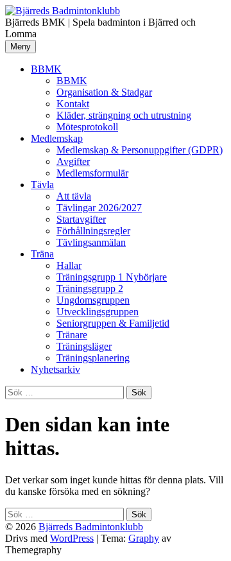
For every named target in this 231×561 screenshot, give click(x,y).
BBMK (46, 69)
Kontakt (72, 103)
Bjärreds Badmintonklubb (90, 526)
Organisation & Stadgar (104, 92)
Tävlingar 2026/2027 (99, 207)
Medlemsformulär (92, 173)
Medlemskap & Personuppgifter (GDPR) (139, 149)
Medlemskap (57, 138)
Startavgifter (81, 219)
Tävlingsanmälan (91, 242)
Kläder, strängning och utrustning (123, 115)
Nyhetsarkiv (55, 369)
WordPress (72, 538)
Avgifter (73, 161)
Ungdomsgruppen (93, 300)
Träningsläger (84, 346)
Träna (42, 253)
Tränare (71, 334)
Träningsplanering (93, 357)
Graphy (143, 538)
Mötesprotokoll (87, 126)
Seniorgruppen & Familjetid (112, 323)
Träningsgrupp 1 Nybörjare (111, 277)
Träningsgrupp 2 (89, 288)
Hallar (68, 265)
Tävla (42, 184)
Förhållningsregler (93, 230)
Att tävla (73, 196)
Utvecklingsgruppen (97, 311)
